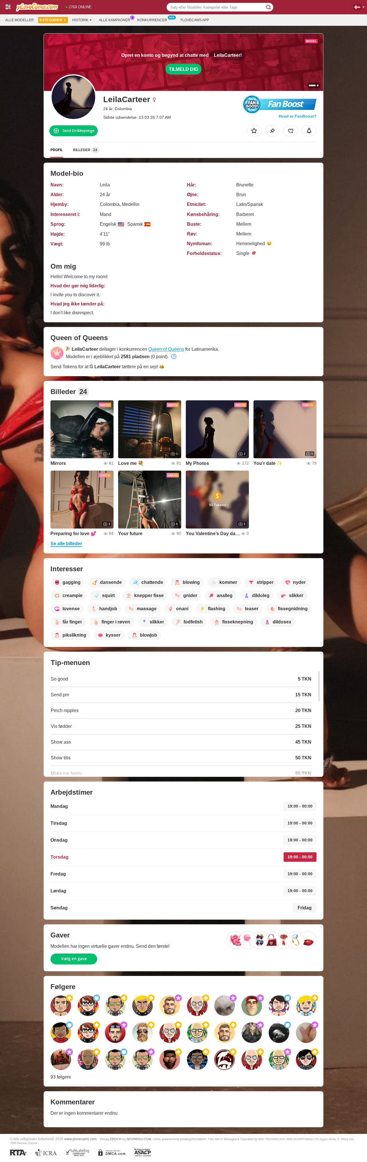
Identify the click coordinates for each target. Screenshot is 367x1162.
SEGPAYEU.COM (138, 1139)
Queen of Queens (166, 349)
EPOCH (115, 1139)
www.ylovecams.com (80, 1139)
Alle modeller (19, 20)
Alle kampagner (114, 20)
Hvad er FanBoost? (298, 116)
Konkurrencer (152, 20)
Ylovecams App (194, 20)
